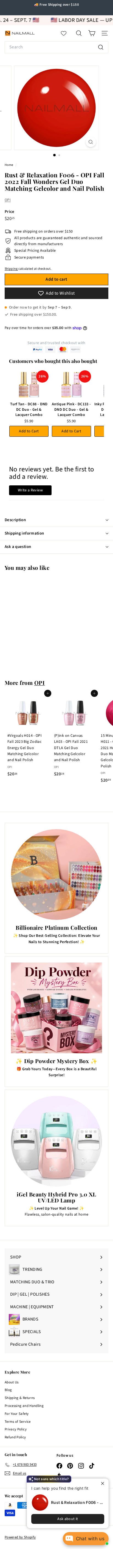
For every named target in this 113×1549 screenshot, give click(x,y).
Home (9, 165)
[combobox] (56, 47)
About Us (12, 1382)
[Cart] (91, 33)
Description (15, 520)
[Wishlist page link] (66, 33)
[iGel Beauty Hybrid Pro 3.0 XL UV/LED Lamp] (56, 1141)
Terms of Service (18, 1421)
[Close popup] (104, 1483)
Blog (8, 1389)
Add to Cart (29, 431)
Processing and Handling (24, 1405)
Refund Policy (15, 1437)
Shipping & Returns (20, 1397)
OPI (8, 200)
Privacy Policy (16, 1429)
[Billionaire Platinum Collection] (56, 874)
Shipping (11, 268)
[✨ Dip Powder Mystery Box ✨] (56, 1008)
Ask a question (18, 547)
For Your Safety (17, 1413)
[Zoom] (91, 142)
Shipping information (24, 533)
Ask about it (67, 1519)
